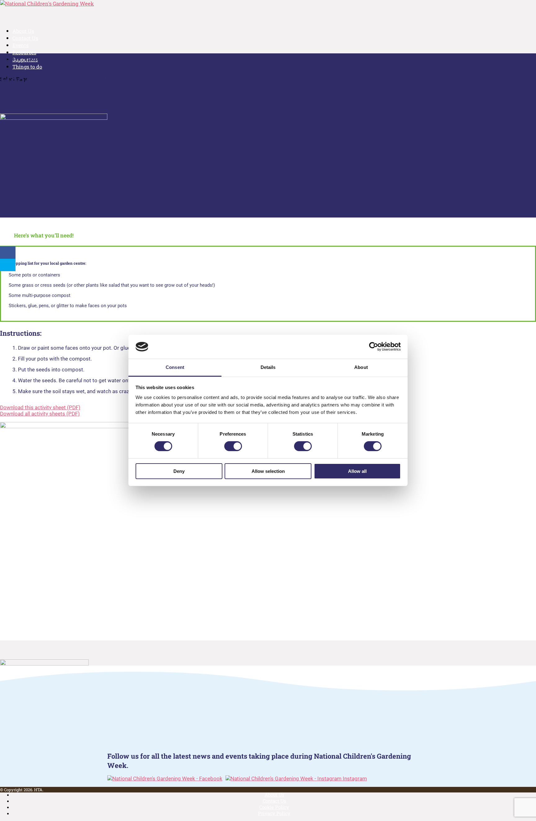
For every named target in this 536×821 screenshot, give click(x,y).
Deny (179, 471)
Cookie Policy (274, 807)
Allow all (357, 471)
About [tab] (361, 367)
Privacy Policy (274, 813)
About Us (274, 795)
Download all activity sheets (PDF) (40, 413)
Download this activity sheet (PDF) (40, 407)
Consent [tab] (175, 367)
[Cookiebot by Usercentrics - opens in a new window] (373, 346)
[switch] (233, 446)
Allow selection (268, 471)
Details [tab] (268, 367)
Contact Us (274, 801)
